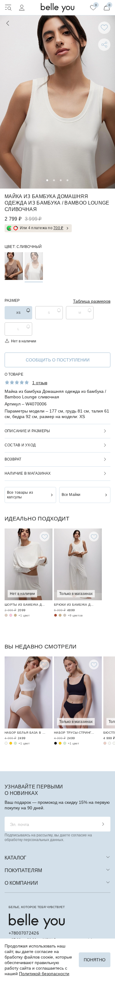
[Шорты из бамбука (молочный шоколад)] (6, 615)
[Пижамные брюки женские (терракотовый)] (55, 615)
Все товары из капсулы (20, 494)
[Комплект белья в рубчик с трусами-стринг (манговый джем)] (60, 743)
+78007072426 (24, 933)
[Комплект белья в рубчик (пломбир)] (6, 743)
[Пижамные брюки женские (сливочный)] (64, 615)
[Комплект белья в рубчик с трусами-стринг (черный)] (55, 743)
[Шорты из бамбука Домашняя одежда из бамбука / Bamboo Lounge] (28, 564)
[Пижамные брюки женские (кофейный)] (60, 615)
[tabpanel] (57, 102)
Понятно (94, 959)
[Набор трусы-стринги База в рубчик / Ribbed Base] (78, 692)
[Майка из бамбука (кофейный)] (14, 266)
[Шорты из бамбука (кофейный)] (15, 615)
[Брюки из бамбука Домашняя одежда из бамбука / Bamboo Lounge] (78, 564)
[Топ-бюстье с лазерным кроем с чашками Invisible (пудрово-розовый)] (104, 743)
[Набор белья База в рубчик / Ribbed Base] (28, 692)
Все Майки (71, 494)
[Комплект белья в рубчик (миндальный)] (15, 743)
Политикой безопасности (44, 973)
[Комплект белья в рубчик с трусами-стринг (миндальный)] (64, 743)
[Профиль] (21, 7)
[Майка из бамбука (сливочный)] (34, 266)
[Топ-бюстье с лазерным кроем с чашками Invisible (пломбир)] (109, 743)
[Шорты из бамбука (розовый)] (10, 615)
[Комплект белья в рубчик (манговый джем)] (10, 743)
